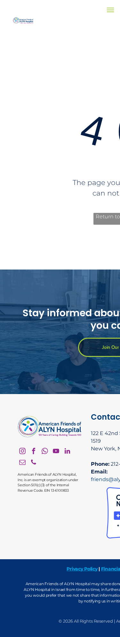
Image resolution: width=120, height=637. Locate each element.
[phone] (33, 463)
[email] (22, 463)
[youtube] (56, 451)
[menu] (110, 10)
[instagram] (22, 451)
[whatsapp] (45, 451)
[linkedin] (67, 451)
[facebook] (33, 451)
